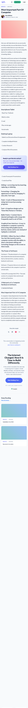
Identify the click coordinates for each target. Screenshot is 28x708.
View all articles (6, 400)
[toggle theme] (12, 2)
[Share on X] (8, 331)
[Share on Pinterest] (15, 331)
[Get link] (19, 331)
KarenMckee (8, 15)
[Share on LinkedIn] (12, 331)
